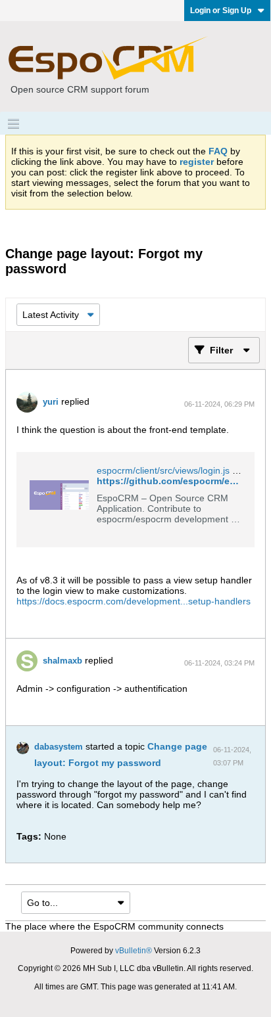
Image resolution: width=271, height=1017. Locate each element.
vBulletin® (133, 950)
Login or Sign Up (220, 10)
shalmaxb (62, 661)
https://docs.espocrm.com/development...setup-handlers (133, 601)
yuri (51, 402)
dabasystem (58, 747)
